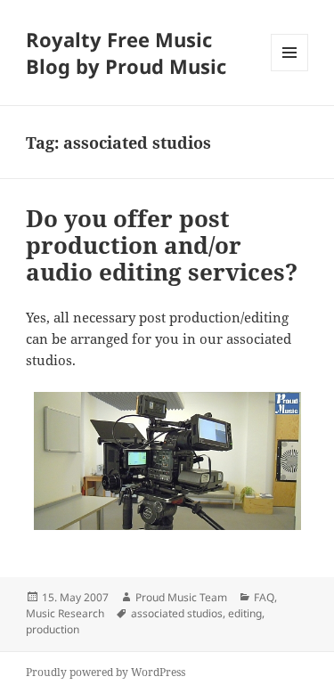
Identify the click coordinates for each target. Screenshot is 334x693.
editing (245, 613)
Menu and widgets (290, 70)
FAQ (264, 597)
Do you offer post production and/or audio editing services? (161, 245)
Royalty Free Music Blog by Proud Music (126, 52)
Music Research (65, 613)
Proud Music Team (181, 597)
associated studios (177, 613)
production (52, 629)
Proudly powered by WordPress (105, 672)
